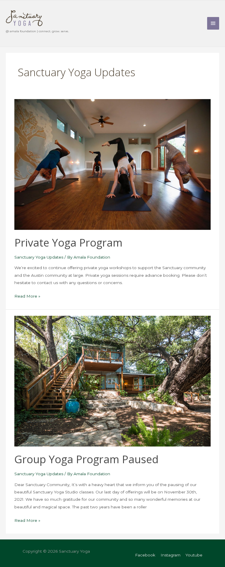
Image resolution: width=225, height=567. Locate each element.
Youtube (193, 555)
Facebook (145, 555)
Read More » (27, 296)
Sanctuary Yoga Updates (38, 257)
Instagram (170, 555)
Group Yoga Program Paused (86, 459)
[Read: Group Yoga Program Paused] (112, 380)
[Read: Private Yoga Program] (112, 164)
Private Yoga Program (68, 242)
